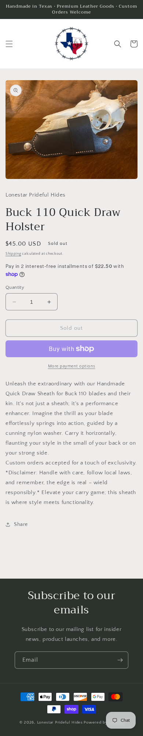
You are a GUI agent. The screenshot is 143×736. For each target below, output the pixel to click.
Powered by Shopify (104, 722)
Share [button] (21, 524)
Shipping (13, 254)
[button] (9, 44)
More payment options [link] (71, 366)
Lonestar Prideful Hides (60, 722)
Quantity (15, 287)
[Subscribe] (120, 660)
